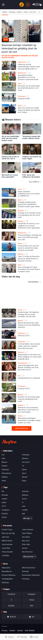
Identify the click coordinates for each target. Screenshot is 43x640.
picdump (25, 491)
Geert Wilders (27, 533)
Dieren (24, 469)
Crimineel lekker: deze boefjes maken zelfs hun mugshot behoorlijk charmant (29, 346)
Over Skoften (30, 630)
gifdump (25, 495)
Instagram (5, 510)
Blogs (24, 481)
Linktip (35, 637)
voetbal (25, 510)
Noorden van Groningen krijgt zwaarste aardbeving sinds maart (29, 399)
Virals (26, 12)
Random (25, 458)
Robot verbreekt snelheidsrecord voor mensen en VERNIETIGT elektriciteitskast (29, 195)
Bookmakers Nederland (31, 575)
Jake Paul (5, 537)
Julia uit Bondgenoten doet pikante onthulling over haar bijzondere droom (28, 367)
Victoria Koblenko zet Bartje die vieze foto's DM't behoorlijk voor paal (29, 237)
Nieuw (4, 12)
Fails (3, 458)
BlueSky (11, 606)
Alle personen (28, 557)
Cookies (12, 630)
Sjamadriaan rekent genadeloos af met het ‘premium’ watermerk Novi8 (28, 77)
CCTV (4, 506)
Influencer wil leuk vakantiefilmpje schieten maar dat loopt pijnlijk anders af (29, 67)
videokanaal (33, 282)
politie (4, 502)
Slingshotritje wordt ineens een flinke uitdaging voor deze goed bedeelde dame (29, 357)
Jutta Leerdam (7, 544)
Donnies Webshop (8, 575)
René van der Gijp (8, 533)
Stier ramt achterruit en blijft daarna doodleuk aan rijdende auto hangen (29, 110)
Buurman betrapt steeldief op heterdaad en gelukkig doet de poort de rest (19, 48)
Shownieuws (6, 473)
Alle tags (26, 518)
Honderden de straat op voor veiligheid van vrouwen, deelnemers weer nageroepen (29, 226)
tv (22, 502)
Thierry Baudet (7, 552)
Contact (20, 630)
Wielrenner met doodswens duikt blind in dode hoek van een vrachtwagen (28, 410)
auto (23, 506)
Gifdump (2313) (23, 336)
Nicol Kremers (27, 552)
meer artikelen (21, 428)
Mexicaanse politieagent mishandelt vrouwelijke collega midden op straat (29, 420)
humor (24, 499)
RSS (31, 606)
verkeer (4, 499)
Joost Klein (6, 548)
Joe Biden (5, 555)
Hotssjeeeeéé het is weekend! (29, 378)
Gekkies (5, 477)
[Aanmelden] (37, 4)
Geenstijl (25, 571)
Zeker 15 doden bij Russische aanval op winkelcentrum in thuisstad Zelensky (28, 259)
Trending (12, 12)
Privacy (4, 630)
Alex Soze (26, 541)
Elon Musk (26, 537)
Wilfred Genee (7, 541)
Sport (24, 473)
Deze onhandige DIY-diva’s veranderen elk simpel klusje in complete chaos (29, 269)
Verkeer (4, 466)
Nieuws (4, 462)
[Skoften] (9, 442)
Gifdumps (5, 469)
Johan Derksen (27, 530)
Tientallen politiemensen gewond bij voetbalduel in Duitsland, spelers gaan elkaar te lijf (29, 205)
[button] (39, 12)
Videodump (6, 568)
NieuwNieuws (7, 571)
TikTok (4, 517)
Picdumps (25, 455)
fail (3, 491)
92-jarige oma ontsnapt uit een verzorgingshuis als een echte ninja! (29, 215)
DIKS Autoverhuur (28, 568)
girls (23, 514)
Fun (3, 455)
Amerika (5, 495)
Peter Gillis (26, 544)
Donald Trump (7, 530)
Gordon (25, 548)
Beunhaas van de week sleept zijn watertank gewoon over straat (29, 88)
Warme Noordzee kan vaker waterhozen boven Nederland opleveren (29, 325)
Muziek (24, 477)
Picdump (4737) (24, 389)
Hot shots (33, 12)
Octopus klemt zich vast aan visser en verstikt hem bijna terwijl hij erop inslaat (28, 248)
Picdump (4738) (24, 99)
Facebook (11, 594)
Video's (19, 12)
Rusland (5, 514)
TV (23, 466)
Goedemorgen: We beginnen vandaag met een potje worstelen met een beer (28, 314)
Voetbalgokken (7, 579)
